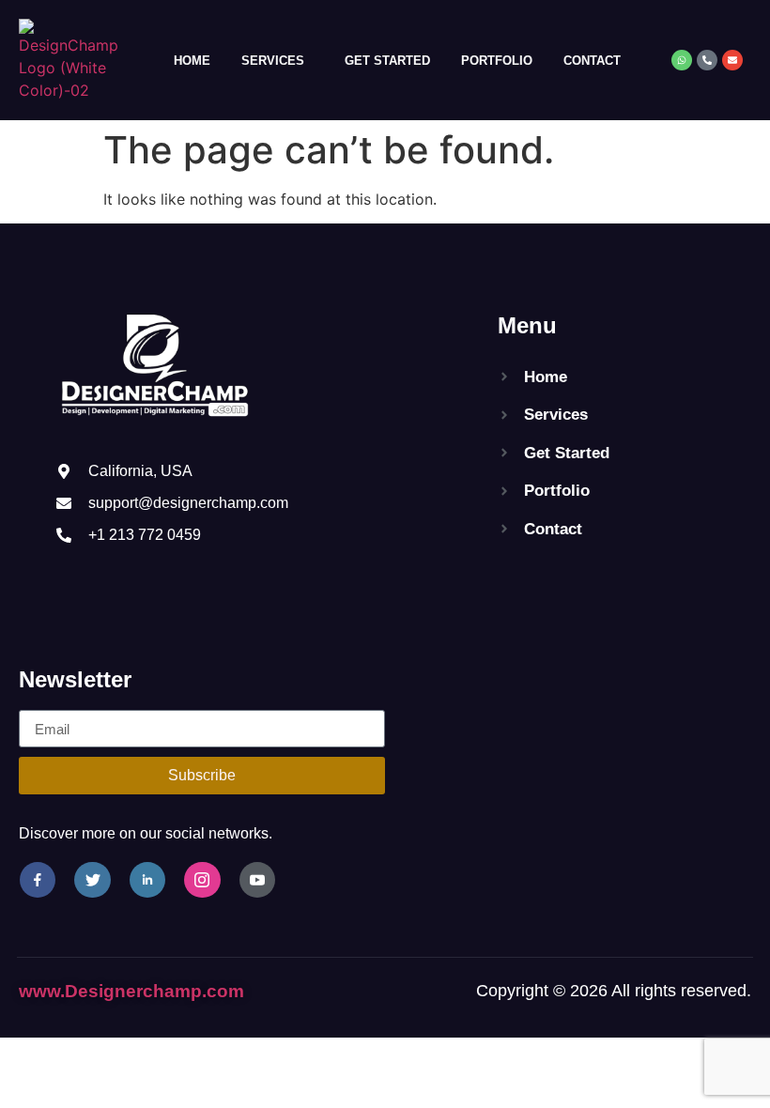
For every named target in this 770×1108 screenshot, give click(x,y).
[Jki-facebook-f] (37, 880)
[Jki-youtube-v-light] (257, 880)
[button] (277, 60)
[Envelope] (732, 60)
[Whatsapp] (681, 60)
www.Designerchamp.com (131, 991)
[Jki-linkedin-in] (147, 880)
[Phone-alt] (707, 60)
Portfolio (496, 61)
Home (192, 61)
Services (272, 61)
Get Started (387, 61)
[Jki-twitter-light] (92, 880)
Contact (592, 61)
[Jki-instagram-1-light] (202, 880)
